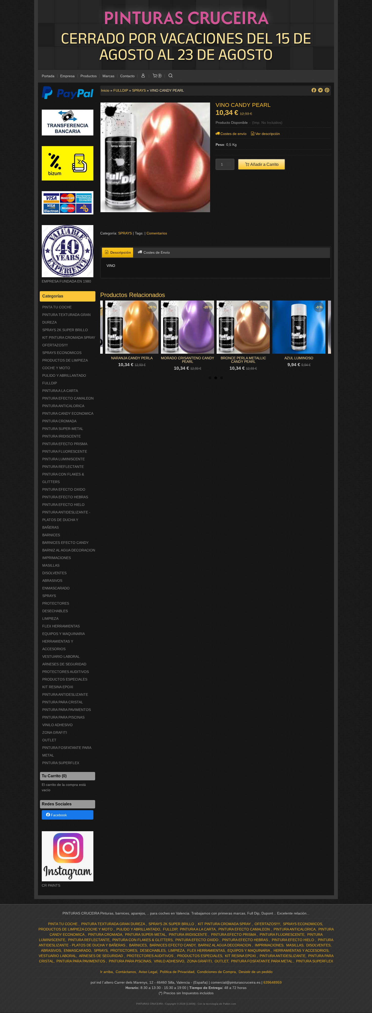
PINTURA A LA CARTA (60, 391)
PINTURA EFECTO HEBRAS (65, 497)
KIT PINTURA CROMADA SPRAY (68, 337)
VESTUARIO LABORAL (61, 656)
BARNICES (51, 535)
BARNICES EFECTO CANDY (65, 543)
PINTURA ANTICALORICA (63, 406)
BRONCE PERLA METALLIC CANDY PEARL (243, 360)
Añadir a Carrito (264, 164)
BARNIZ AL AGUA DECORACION (68, 550)
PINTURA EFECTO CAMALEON (68, 398)
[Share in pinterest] (327, 90)
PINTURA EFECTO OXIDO (63, 489)
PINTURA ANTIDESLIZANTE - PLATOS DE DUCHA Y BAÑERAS (66, 519)
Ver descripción (267, 134)
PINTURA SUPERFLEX (60, 763)
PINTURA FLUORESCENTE (64, 451)
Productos (88, 76)
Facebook (59, 815)
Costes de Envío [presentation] (156, 252)
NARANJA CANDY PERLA (132, 358)
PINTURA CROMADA (59, 421)
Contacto (127, 76)
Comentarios (157, 233)
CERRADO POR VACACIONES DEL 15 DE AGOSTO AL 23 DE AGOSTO (186, 46)
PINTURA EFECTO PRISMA (64, 444)
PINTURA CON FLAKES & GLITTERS (63, 478)
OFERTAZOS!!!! (55, 345)
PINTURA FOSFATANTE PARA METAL (66, 751)
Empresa (67, 76)
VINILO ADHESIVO (57, 725)
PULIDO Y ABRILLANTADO (64, 375)
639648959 (272, 982)
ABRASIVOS (52, 581)
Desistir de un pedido (256, 972)
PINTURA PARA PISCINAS (63, 717)
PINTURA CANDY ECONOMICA (67, 413)
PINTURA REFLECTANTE (63, 467)
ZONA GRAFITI (54, 732)
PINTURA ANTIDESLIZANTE (65, 694)
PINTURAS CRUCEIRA (186, 17)
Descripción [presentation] (120, 252)
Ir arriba (106, 972)
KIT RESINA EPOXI (57, 687)
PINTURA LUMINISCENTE (63, 459)
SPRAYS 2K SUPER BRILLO (65, 330)
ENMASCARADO (56, 588)
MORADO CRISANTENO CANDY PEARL (187, 360)
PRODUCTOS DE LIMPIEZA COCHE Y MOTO (65, 364)
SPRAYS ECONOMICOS (61, 353)
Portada (48, 76)
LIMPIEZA (50, 619)
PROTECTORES (55, 603)
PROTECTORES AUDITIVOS (65, 672)
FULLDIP (49, 383)
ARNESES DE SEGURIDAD (64, 664)
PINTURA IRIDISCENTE (61, 436)
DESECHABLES (55, 611)
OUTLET (49, 740)
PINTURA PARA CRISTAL (62, 702)
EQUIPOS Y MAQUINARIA (63, 634)
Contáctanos (126, 972)
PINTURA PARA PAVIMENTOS (66, 710)
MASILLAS (50, 565)
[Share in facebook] (314, 90)
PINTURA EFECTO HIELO (63, 505)
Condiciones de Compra (216, 972)
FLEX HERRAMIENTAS (61, 626)
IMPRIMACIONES (56, 558)
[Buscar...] (170, 76)
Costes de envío (233, 134)
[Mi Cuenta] (143, 76)
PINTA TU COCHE (57, 307)
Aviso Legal (148, 972)
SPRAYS (49, 596)
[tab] (118, 252)
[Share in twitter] (320, 90)
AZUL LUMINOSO (298, 358)
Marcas (108, 76)
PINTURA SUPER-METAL (62, 429)
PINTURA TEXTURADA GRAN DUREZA (66, 318)
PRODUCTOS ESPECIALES (64, 679)
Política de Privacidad (177, 972)
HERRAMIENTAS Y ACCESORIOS (57, 645)
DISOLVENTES (54, 573)
